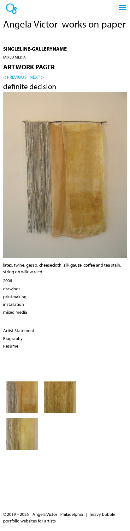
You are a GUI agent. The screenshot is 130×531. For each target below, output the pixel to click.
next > (37, 77)
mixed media (14, 57)
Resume (10, 346)
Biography (13, 338)
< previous (15, 77)
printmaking (15, 296)
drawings (12, 289)
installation (13, 304)
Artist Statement (18, 330)
